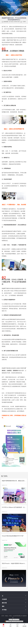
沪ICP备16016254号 (14, 619)
